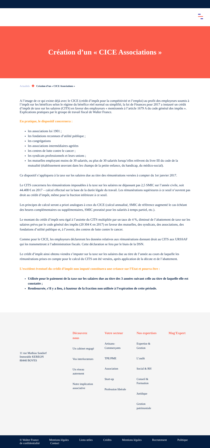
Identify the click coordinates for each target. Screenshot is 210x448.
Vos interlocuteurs (83, 359)
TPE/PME (110, 358)
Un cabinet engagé (83, 348)
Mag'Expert (177, 333)
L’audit (141, 358)
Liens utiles (86, 440)
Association (111, 368)
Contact (54, 443)
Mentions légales (59, 440)
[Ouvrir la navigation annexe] (6, 4)
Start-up (109, 379)
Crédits (107, 440)
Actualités (25, 86)
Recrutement (159, 440)
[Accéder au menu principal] (200, 16)
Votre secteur (114, 333)
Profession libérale (115, 389)
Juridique (142, 393)
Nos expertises (146, 333)
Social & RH (144, 368)
